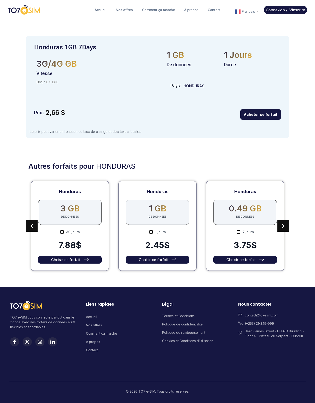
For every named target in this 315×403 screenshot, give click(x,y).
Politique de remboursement (184, 332)
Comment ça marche (158, 10)
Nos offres (124, 10)
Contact (214, 10)
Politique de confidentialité (182, 324)
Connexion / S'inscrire (285, 10)
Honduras (194, 86)
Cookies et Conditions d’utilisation (187, 341)
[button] (283, 226)
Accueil (101, 10)
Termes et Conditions (178, 316)
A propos (191, 10)
